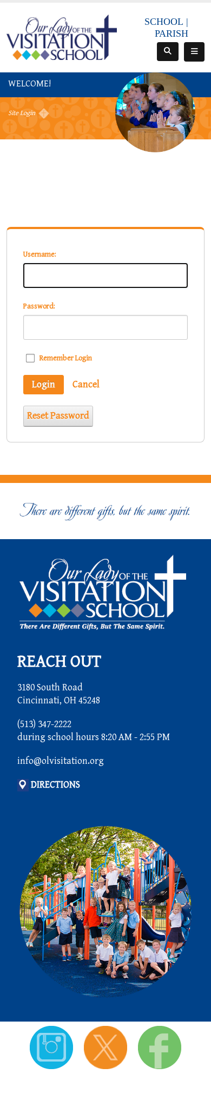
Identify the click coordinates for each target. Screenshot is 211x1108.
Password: (39, 306)
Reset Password (58, 415)
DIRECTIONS (55, 784)
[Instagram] (53, 1046)
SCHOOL (163, 21)
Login (43, 384)
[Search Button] (168, 51)
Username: (39, 254)
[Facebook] (160, 1046)
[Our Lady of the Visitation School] (61, 36)
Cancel (86, 384)
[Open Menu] (194, 52)
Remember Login (65, 358)
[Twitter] (107, 1046)
